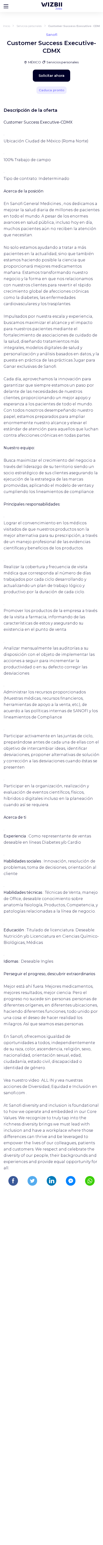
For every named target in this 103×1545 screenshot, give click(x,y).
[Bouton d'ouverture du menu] (6, 6)
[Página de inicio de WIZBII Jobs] (51, 6)
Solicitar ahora (51, 75)
